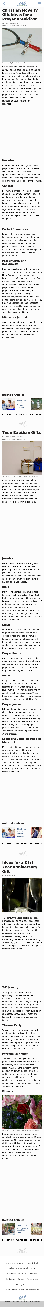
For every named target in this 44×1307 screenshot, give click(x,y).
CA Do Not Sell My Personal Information (22, 1289)
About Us (22, 1273)
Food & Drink (32, 1263)
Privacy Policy (22, 1284)
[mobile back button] (4, 3)
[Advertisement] (22, 135)
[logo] (22, 3)
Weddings (11, 1273)
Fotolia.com (27, 63)
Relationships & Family (19, 1268)
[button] (4, 3)
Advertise (33, 1273)
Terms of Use (32, 1279)
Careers (21, 1279)
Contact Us (10, 1279)
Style (33, 1268)
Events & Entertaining (15, 1263)
